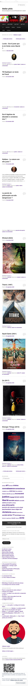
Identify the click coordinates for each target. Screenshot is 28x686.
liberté (19, 64)
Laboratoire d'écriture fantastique (9, 558)
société (4, 515)
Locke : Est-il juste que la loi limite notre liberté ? (11, 45)
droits (3, 30)
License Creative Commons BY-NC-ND (14, 659)
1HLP (8, 230)
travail (13, 518)
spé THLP (23, 24)
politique (14, 502)
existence (20, 491)
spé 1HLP (16, 24)
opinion (4, 503)
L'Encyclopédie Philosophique (9, 564)
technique (18, 515)
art (7, 485)
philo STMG (10, 24)
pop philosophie (8, 505)
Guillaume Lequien (17, 34)
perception (9, 503)
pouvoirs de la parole (20, 230)
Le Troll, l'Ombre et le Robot (8, 577)
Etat (17, 491)
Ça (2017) (5, 380)
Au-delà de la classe (6, 549)
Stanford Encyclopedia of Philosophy (10, 568)
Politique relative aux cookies (16, 680)
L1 (3, 27)
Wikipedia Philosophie (7, 570)
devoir (8, 491)
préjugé (21, 507)
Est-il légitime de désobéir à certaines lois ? (10, 116)
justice (15, 64)
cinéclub (9, 277)
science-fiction (20, 464)
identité (8, 494)
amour (4, 485)
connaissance (8, 488)
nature (20, 185)
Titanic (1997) (7, 284)
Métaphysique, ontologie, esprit (9, 565)
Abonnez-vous (6, 542)
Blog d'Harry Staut (6, 550)
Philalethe (4, 567)
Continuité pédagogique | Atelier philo (11, 613)
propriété (17, 507)
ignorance (13, 493)
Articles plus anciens (7, 38)
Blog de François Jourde (8, 553)
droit (10, 491)
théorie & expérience (6, 518)
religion (17, 509)
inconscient (16, 106)
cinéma (13, 27)
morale (11, 500)
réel (21, 509)
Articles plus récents (21, 38)
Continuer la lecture (7, 63)
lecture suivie (19, 497)
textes (8, 185)
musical (18, 277)
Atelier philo (7, 8)
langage (11, 497)
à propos (8, 30)
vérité (21, 517)
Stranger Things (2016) (10, 427)
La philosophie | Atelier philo (9, 616)
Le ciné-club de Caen (7, 575)
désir (14, 491)
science (13, 512)
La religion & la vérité (7, 599)
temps (23, 515)
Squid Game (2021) (9, 333)
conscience (20, 488)
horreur (18, 419)
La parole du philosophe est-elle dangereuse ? (9, 195)
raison (13, 509)
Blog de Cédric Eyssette (7, 552)
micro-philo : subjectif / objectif (15, 611)
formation (19, 27)
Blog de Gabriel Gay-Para (8, 555)
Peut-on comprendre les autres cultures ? (11, 590)
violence (17, 518)
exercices (8, 27)
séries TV (19, 373)
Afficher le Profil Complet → (8, 651)
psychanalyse (6, 509)
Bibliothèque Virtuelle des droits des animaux (12, 583)
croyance (4, 491)
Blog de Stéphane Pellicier (8, 557)
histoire (4, 494)
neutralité (21, 500)
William (4, 611)
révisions (6, 512)
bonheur (11, 485)
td (7, 64)
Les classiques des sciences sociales (10, 584)
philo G (3, 24)
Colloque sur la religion (7, 591)
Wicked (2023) (7, 238)
